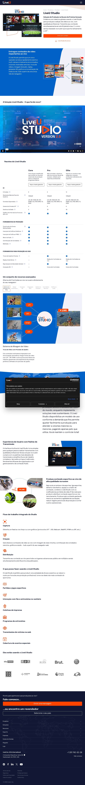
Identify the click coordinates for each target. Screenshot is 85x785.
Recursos (5, 728)
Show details (71, 399)
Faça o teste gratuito (36, 184)
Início (44, 10)
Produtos (50, 10)
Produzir (57, 10)
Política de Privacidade (9, 775)
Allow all (66, 404)
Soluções (5, 725)
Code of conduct (7, 777)
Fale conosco (78, 756)
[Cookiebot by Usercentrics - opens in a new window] (71, 380)
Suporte (5, 732)
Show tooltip (9, 192)
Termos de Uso (6, 770)
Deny (18, 404)
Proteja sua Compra (22, 773)
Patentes (19, 770)
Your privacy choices (22, 775)
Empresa (5, 735)
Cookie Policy (20, 777)
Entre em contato (62, 35)
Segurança (5, 773)
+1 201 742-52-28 (74, 752)
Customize (41, 404)
